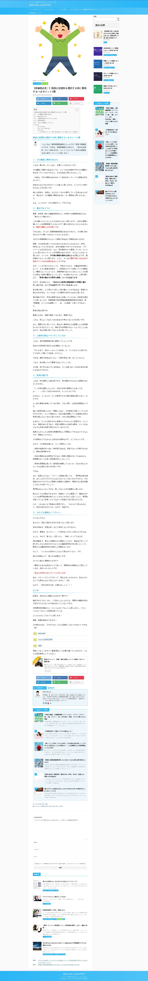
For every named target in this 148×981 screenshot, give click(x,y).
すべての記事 (63, 9)
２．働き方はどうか (41, 116)
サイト (35, 856)
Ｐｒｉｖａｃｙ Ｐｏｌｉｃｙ (104, 10)
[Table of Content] (77, 109)
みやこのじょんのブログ (40, 5)
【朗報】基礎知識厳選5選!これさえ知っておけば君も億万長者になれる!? (59, 965)
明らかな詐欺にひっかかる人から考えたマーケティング (60, 881)
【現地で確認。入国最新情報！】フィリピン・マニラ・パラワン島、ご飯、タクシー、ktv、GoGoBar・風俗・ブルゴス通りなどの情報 (64, 717)
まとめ (37, 124)
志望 (50, 806)
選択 (62, 806)
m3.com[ (42, 126)
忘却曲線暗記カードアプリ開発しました (35, 13)
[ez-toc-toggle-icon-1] (76, 109)
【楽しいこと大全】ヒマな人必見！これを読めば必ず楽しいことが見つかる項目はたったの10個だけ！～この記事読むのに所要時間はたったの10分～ (65, 745)
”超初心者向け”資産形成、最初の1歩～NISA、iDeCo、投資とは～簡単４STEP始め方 (111, 181)
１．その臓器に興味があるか (43, 114)
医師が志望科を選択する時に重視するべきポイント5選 (51, 112)
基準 (47, 806)
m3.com (41, 633)
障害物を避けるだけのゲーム (90, 10)
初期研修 (43, 806)
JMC (42, 130)
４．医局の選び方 (40, 120)
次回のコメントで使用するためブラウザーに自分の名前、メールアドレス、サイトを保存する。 (61, 863)
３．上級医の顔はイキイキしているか (46, 118)
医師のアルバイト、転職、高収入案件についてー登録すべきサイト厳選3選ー (60, 131)
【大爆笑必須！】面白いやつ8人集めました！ (58, 731)
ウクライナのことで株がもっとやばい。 (55, 897)
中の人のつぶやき (49, 9)
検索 (95, 16)
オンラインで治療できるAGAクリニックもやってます (74, 976)
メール (36, 849)
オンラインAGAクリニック (35, 9)
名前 (35, 842)
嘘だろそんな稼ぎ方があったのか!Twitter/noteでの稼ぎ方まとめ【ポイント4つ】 (111, 196)
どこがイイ (37, 806)
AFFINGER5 (85, 978)
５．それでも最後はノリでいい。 (44, 122)
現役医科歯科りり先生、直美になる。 (54, 910)
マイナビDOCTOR (45, 128)
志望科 (53, 806)
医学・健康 (45, 804)
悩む (57, 806)
